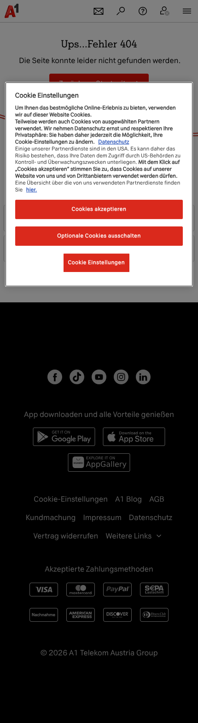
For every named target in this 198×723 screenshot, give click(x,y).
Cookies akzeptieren (99, 209)
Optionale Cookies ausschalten (99, 235)
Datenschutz (113, 142)
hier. (31, 189)
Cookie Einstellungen (96, 262)
